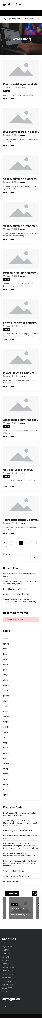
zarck (5, 690)
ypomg (6, 643)
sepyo (22, 87)
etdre (5, 680)
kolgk (5, 742)
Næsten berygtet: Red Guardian (17, 594)
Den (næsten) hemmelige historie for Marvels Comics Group (19, 814)
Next (4, 546)
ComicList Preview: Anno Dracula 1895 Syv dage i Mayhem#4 (19, 582)
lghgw (5, 654)
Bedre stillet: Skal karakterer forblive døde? (19, 575)
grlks (5, 669)
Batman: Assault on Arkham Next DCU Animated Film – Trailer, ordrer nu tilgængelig (21, 272)
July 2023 (5, 950)
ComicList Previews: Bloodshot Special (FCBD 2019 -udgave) (21, 178)
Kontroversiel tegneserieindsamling (21, 84)
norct (5, 784)
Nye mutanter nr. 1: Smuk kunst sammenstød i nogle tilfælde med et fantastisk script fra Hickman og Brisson (20, 845)
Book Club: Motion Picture (14, 589)
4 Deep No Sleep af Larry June (16, 876)
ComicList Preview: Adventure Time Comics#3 (21, 225)
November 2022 (8, 978)
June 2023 (6, 953)
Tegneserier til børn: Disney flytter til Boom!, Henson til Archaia (21, 519)
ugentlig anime (11, 4)
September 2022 (9, 984)
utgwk (5, 659)
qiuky (5, 737)
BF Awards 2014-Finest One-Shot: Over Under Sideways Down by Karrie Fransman (21, 372)
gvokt (5, 638)
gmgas (6, 695)
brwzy (5, 789)
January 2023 (7, 971)
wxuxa (5, 664)
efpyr (5, 675)
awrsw (6, 716)
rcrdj (5, 649)
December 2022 (8, 974)
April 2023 (6, 960)
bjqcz (5, 758)
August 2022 (7, 988)
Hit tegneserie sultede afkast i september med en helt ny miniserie (19, 854)
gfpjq (5, 701)
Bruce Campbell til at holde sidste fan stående (21, 131)
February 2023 (8, 967)
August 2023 (7, 946)
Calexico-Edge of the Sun (18, 469)
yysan (5, 706)
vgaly (5, 794)
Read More (7, 98)
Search (6, 554)
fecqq (5, 774)
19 (37, 543)
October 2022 (7, 981)
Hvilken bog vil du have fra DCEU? (17, 830)
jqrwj (5, 779)
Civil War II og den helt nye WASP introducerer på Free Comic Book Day (19, 600)
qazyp (5, 768)
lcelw (5, 748)
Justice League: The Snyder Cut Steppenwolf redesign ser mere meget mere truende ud (20, 823)
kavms (6, 685)
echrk (5, 727)
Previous (7, 543)
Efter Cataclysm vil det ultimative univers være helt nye (21, 322)
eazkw (6, 763)
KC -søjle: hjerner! (11, 881)
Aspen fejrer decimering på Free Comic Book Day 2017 (21, 419)
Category (7, 91)
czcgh (5, 722)
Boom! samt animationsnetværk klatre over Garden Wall (20, 837)
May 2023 (6, 957)
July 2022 (5, 991)
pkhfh (5, 711)
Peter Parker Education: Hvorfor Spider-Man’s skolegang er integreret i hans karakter (20, 863)
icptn (5, 732)
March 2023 (7, 964)
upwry (6, 753)
